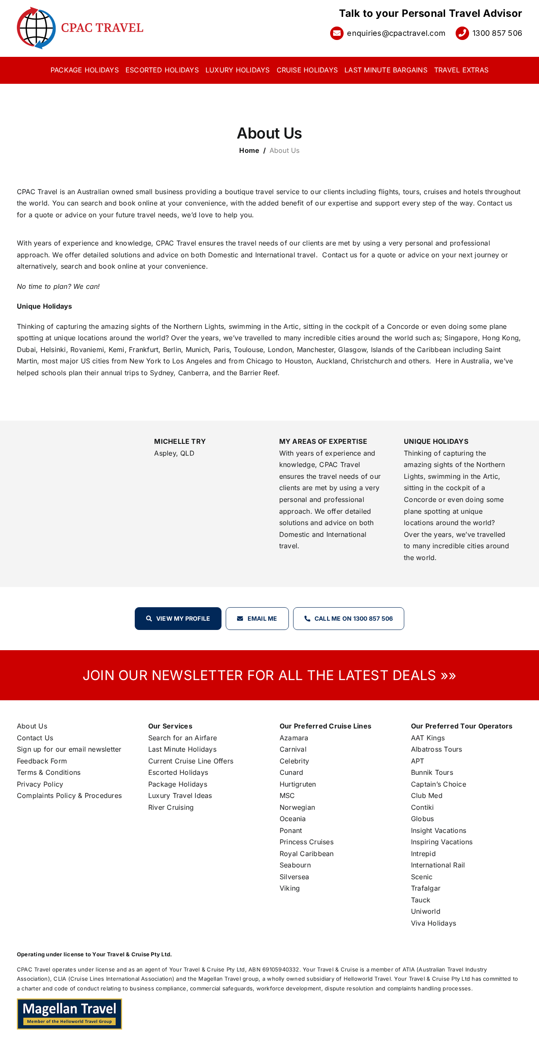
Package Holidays (177, 784)
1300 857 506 (497, 33)
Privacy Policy (40, 784)
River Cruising (171, 807)
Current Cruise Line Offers (190, 761)
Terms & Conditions (48, 772)
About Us (32, 726)
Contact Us (35, 738)
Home (249, 150)
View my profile (183, 618)
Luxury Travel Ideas (180, 795)
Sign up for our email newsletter (69, 749)
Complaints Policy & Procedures (69, 795)
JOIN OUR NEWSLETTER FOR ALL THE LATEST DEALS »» (269, 675)
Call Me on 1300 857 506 (354, 618)
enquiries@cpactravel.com (396, 33)
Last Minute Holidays (182, 749)
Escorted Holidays (178, 772)
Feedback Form (42, 761)
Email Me (263, 618)
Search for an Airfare (182, 738)
